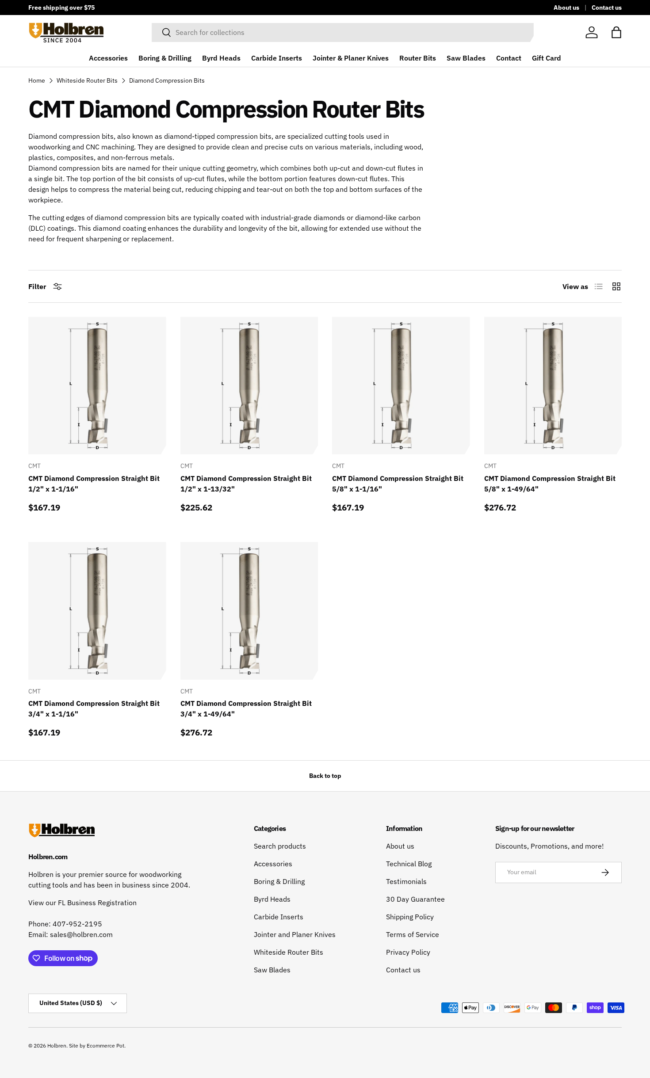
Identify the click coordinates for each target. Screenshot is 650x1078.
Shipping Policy (410, 916)
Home (36, 80)
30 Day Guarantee (415, 899)
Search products (280, 846)
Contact (508, 57)
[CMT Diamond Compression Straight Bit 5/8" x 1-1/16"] (401, 385)
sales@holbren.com (81, 934)
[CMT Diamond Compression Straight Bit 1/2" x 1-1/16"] (97, 385)
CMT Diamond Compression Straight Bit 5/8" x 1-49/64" (550, 483)
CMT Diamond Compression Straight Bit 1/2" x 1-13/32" (246, 483)
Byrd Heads (221, 57)
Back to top (325, 776)
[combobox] (343, 32)
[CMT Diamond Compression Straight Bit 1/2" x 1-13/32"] (249, 385)
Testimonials (406, 881)
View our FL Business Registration (82, 902)
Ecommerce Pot (105, 1045)
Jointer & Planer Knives (351, 57)
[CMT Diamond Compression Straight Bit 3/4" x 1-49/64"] (249, 610)
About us (566, 7)
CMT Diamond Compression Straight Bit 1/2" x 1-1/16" (94, 483)
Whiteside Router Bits (87, 80)
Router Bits (417, 57)
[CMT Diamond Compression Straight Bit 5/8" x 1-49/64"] (553, 385)
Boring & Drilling (164, 57)
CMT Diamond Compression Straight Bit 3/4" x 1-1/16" (94, 708)
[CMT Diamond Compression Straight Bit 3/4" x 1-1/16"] (97, 610)
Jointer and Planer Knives (295, 934)
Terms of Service (412, 934)
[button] (616, 32)
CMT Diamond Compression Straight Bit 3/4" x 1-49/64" (246, 708)
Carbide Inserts (276, 57)
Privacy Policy (408, 952)
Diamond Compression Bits (167, 80)
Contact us (607, 7)
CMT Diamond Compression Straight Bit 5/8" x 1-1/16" (397, 483)
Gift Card (546, 57)
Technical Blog (409, 863)
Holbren (56, 1045)
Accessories (108, 57)
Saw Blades (466, 57)
